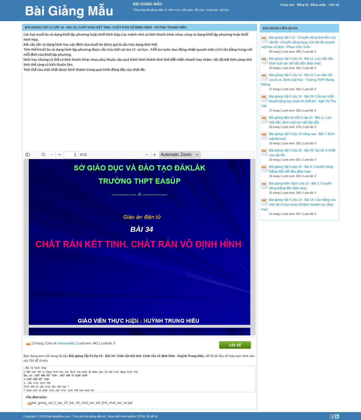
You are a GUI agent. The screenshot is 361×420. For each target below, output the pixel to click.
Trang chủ (287, 4)
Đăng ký (302, 4)
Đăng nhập (318, 4)
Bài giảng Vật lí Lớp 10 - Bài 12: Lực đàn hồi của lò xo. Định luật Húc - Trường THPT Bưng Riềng (297, 79)
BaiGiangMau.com (58, 416)
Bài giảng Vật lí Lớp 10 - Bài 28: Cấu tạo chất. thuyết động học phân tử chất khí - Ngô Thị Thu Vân (298, 101)
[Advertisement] (140, 113)
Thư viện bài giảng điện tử (89, 416)
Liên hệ (334, 4)
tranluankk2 (66, 343)
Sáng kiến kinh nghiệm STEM (126, 416)
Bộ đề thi (152, 416)
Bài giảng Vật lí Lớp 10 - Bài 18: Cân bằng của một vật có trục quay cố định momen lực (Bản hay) (298, 204)
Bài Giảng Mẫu (147, 4)
